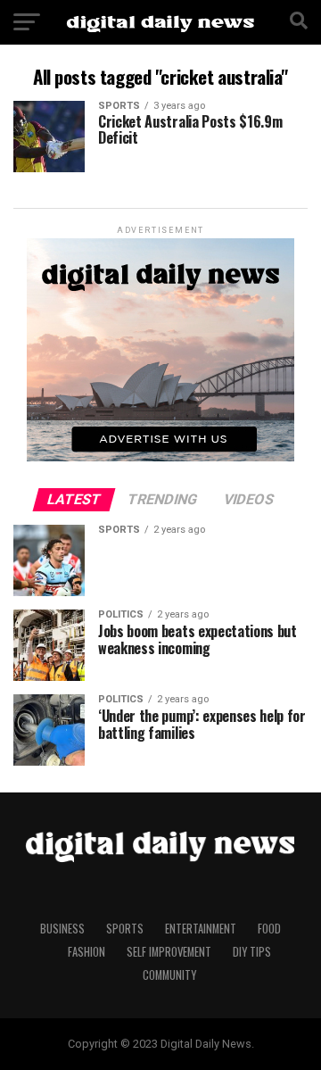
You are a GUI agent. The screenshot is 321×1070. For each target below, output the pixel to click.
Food (269, 928)
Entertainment (200, 928)
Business (62, 928)
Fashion (86, 951)
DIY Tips (252, 951)
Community (169, 974)
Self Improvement (169, 951)
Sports (125, 928)
